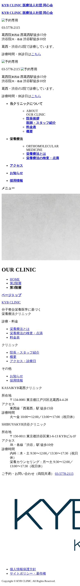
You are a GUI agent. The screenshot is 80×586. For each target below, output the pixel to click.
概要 (13, 356)
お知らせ (16, 376)
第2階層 (15, 283)
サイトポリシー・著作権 (28, 573)
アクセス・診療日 (23, 361)
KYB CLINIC (11, 302)
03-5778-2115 (64, 473)
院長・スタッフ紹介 (24, 352)
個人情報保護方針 (23, 569)
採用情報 (16, 380)
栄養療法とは (20, 329)
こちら (36, 54)
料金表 (15, 337)
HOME (15, 279)
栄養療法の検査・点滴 (26, 333)
